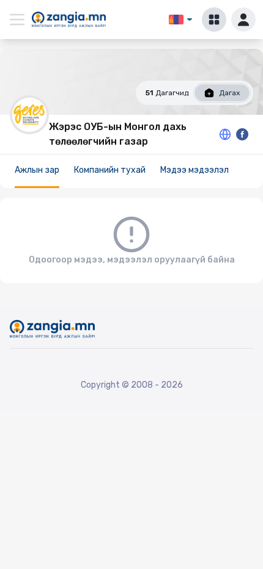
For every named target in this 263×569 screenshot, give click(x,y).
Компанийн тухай (110, 170)
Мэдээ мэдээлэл (194, 170)
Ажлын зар (37, 170)
